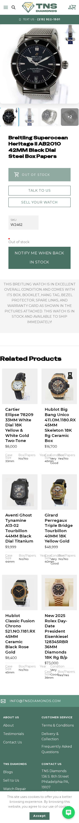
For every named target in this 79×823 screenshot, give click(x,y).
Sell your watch (39, 202)
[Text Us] (68, 812)
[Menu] (5, 7)
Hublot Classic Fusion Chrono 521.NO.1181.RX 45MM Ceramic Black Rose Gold (20, 634)
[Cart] (74, 7)
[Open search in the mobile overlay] (13, 7)
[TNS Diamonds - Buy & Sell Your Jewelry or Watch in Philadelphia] (39, 7)
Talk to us (39, 190)
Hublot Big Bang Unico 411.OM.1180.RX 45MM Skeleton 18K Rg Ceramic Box (60, 425)
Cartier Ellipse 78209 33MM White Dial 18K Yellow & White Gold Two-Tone (19, 425)
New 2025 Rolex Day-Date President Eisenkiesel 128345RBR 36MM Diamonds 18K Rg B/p (56, 636)
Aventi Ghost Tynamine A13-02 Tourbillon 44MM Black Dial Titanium (19, 528)
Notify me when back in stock (39, 257)
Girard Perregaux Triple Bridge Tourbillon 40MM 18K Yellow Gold (59, 528)
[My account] (70, 7)
